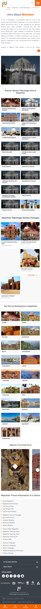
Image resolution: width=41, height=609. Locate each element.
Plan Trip (5, 607)
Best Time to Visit (8, 517)
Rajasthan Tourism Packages (12, 515)
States (8, 7)
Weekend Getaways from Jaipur (13, 550)
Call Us (15, 607)
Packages (25, 607)
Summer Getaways (9, 543)
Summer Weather (8, 520)
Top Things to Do (8, 509)
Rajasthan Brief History (10, 504)
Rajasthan (15, 7)
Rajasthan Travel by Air (10, 537)
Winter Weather (8, 525)
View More (31, 275)
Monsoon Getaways (9, 545)
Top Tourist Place (8, 506)
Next (38, 470)
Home (35, 607)
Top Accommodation (9, 511)
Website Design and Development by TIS (19, 594)
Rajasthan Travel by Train (11, 534)
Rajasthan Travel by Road (11, 531)
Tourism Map (7, 539)
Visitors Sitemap (8, 553)
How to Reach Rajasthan (11, 529)
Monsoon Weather (9, 523)
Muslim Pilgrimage (25, 7)
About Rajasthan (8, 501)
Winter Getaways (8, 548)
